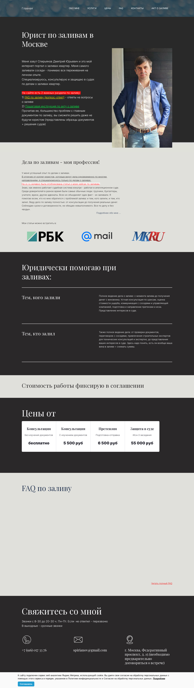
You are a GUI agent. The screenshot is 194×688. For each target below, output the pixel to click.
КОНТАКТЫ (137, 8)
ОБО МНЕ (74, 8)
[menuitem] (74, 8)
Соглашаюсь (26, 684)
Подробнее (159, 678)
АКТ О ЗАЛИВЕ (160, 8)
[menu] (104, 8)
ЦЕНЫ (107, 8)
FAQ (121, 8)
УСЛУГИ (91, 8)
